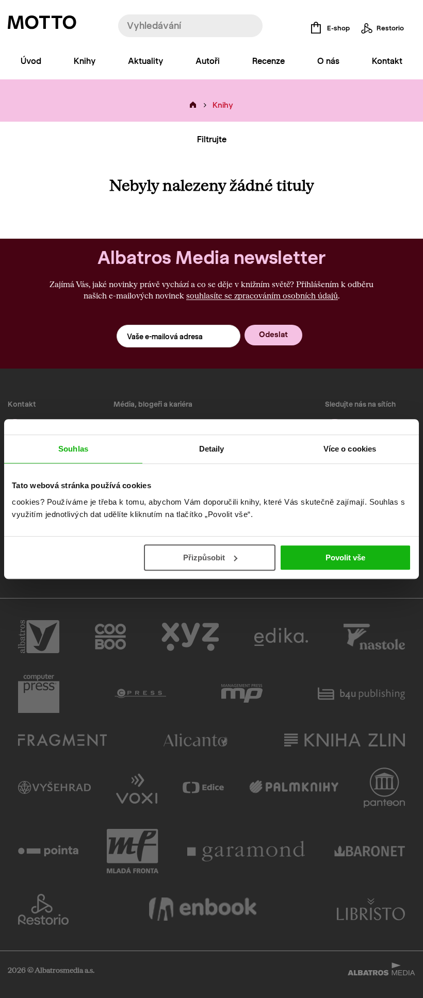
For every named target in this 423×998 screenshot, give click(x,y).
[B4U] (361, 693)
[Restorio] (43, 909)
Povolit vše (345, 557)
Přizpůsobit (204, 557)
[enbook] (203, 909)
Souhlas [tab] (73, 448)
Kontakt (387, 61)
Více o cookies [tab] (349, 448)
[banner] (42, 24)
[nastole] (374, 636)
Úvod (31, 61)
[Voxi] (137, 788)
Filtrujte (211, 139)
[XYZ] (190, 636)
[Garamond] (246, 851)
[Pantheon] (384, 788)
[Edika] (281, 636)
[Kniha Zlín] (344, 740)
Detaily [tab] (211, 448)
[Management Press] (242, 693)
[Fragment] (62, 740)
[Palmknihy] (294, 788)
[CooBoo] (111, 636)
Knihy (84, 61)
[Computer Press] (39, 693)
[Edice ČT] (203, 788)
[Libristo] (371, 909)
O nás (328, 61)
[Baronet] (370, 851)
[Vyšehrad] (54, 788)
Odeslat (273, 334)
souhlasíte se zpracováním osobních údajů (262, 295)
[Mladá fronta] (132, 851)
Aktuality (145, 61)
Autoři (208, 61)
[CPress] (140, 693)
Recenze (268, 61)
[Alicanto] (195, 740)
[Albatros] (39, 636)
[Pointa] (48, 851)
